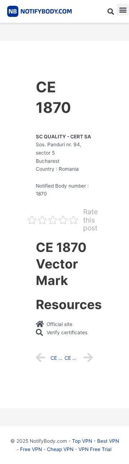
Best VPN (108, 441)
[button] (110, 11)
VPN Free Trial (94, 449)
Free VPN (31, 449)
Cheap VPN (60, 449)
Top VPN (82, 441)
